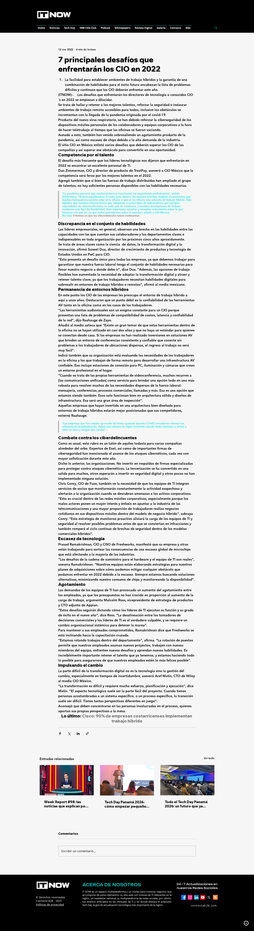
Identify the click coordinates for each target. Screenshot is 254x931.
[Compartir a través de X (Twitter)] (69, 733)
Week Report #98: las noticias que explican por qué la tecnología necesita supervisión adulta (66, 804)
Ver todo (209, 758)
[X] (209, 897)
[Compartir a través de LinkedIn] (78, 733)
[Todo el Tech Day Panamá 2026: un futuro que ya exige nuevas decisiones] (187, 780)
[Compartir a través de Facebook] (60, 733)
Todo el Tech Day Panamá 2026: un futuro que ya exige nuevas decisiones (186, 804)
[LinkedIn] (196, 897)
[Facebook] (183, 897)
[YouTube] (202, 897)
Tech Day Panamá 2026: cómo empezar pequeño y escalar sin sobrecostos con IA (127, 804)
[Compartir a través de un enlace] (87, 733)
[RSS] (215, 897)
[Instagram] (190, 897)
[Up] (246, 923)
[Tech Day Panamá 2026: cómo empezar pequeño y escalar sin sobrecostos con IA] (127, 780)
